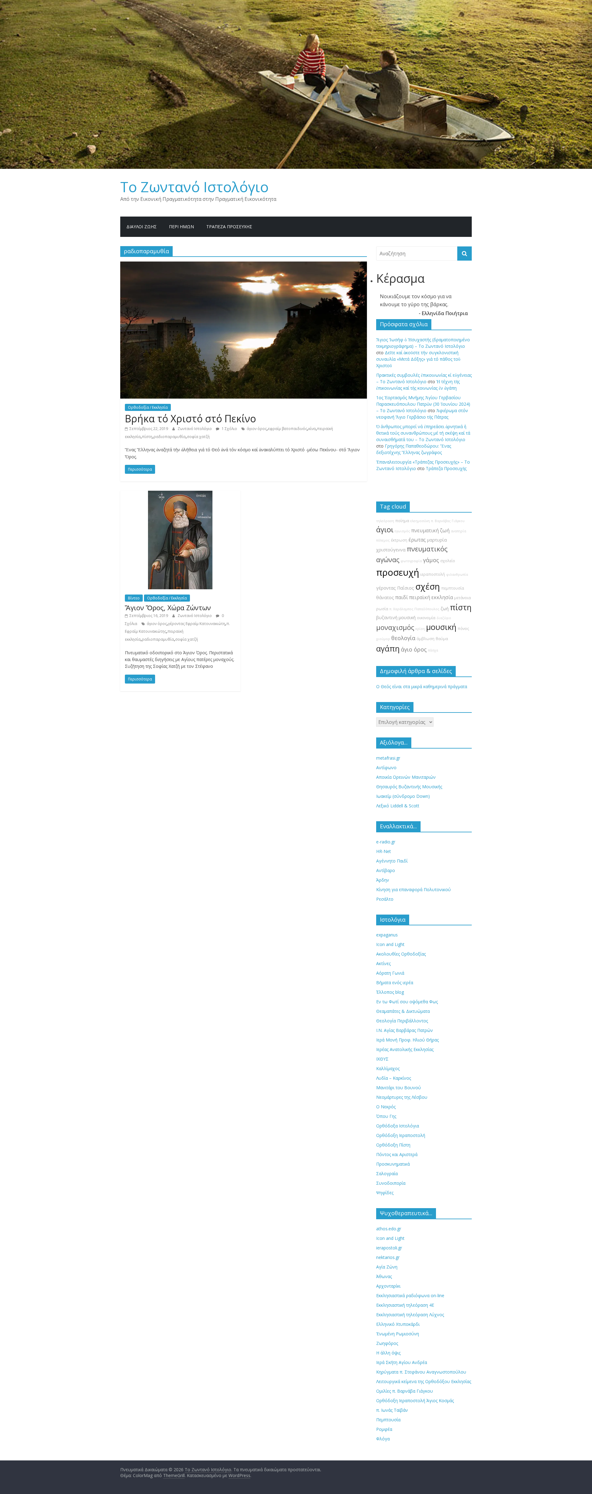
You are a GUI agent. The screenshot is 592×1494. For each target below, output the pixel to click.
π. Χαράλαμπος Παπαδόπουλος (414, 609)
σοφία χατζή (198, 436)
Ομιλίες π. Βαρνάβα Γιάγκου (404, 1391)
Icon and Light (390, 944)
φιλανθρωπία (457, 574)
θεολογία (403, 638)
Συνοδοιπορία (390, 1183)
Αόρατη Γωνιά (390, 973)
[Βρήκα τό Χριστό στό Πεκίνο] (243, 265)
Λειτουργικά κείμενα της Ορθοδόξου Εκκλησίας (423, 1381)
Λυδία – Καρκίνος (393, 1078)
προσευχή (397, 572)
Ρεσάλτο (384, 899)
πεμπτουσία (452, 588)
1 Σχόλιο (229, 428)
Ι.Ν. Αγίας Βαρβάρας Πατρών (404, 1030)
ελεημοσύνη (420, 521)
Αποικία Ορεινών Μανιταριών (406, 777)
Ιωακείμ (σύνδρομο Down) (403, 796)
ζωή (445, 608)
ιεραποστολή (432, 574)
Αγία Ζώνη (386, 1267)
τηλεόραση (385, 521)
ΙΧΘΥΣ (382, 1059)
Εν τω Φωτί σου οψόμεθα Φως (407, 1002)
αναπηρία (458, 531)
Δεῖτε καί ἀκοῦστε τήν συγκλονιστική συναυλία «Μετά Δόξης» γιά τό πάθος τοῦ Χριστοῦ (418, 359)
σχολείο (447, 560)
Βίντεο (134, 598)
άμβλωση (425, 638)
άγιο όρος (414, 649)
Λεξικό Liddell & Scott (397, 806)
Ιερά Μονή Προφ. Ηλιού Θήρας (407, 1040)
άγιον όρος (257, 428)
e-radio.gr (385, 842)
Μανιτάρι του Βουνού (398, 1087)
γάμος (431, 560)
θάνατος (385, 597)
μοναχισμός (395, 627)
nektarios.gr (388, 1257)
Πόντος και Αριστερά (396, 1154)
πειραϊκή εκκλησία (431, 597)
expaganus (387, 935)
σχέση (427, 586)
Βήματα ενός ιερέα (394, 982)
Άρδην (382, 880)
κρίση (420, 629)
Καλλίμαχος (388, 1068)
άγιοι (384, 529)
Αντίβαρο (385, 870)
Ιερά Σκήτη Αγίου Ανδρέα (401, 1362)
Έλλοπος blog (390, 992)
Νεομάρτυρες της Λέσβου (401, 1097)
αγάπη (388, 648)
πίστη (147, 436)
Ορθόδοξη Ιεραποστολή (400, 1135)
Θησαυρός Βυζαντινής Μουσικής (409, 787)
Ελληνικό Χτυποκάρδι (398, 1324)
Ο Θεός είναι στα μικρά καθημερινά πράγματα (421, 686)
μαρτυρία (437, 540)
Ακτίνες (383, 963)
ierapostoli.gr (389, 1248)
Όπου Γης (386, 1116)
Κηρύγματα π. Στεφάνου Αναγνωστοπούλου (421, 1372)
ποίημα (402, 520)
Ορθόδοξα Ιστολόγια (397, 1126)
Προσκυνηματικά (393, 1164)
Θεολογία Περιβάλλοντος (402, 1021)
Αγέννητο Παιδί (392, 861)
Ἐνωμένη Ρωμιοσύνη (397, 1334)
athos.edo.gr (388, 1229)
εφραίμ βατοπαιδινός (287, 428)
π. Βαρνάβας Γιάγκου (448, 521)
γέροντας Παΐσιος (395, 588)
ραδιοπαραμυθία (170, 436)
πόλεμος (383, 540)
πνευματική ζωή (430, 530)
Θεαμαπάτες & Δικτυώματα (403, 1011)
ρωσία (382, 608)
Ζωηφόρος (387, 1343)
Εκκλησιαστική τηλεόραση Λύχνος (410, 1314)
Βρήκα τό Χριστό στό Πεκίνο (190, 418)
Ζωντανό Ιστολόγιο (195, 428)
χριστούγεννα (390, 550)
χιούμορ (383, 639)
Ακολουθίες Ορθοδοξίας (401, 954)
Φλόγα (383, 1439)
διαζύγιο (444, 618)
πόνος (463, 628)
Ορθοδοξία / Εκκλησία (148, 407)
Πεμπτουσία (388, 1420)
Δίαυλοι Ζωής (141, 226)
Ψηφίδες (384, 1193)
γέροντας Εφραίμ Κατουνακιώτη (196, 623)
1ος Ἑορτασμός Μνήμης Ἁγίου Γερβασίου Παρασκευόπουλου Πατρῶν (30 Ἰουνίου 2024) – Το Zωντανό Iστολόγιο (423, 404)
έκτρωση (399, 540)
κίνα (312, 428)
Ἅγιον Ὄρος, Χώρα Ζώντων (168, 607)
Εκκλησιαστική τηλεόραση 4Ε (405, 1305)
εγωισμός (402, 531)
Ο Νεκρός (386, 1107)
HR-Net (383, 851)
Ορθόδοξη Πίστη (393, 1145)
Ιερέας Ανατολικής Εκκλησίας (405, 1049)
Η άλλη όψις (388, 1353)
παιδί (401, 597)
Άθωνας (384, 1276)
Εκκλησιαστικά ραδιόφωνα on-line (410, 1295)
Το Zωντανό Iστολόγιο (194, 186)
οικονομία (426, 617)
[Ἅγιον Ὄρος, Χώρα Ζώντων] (180, 494)
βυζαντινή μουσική (396, 617)
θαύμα (442, 638)
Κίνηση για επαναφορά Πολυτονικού (413, 889)
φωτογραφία (411, 561)
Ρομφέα (384, 1429)
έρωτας (417, 539)
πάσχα (433, 650)
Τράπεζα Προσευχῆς (229, 226)
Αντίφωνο (386, 767)
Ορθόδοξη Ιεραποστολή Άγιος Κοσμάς (415, 1400)
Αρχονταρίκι (388, 1286)
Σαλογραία (387, 1173)
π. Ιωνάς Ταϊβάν (392, 1410)
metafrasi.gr (388, 758)
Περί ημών (181, 226)
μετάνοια (462, 597)
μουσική (441, 627)
